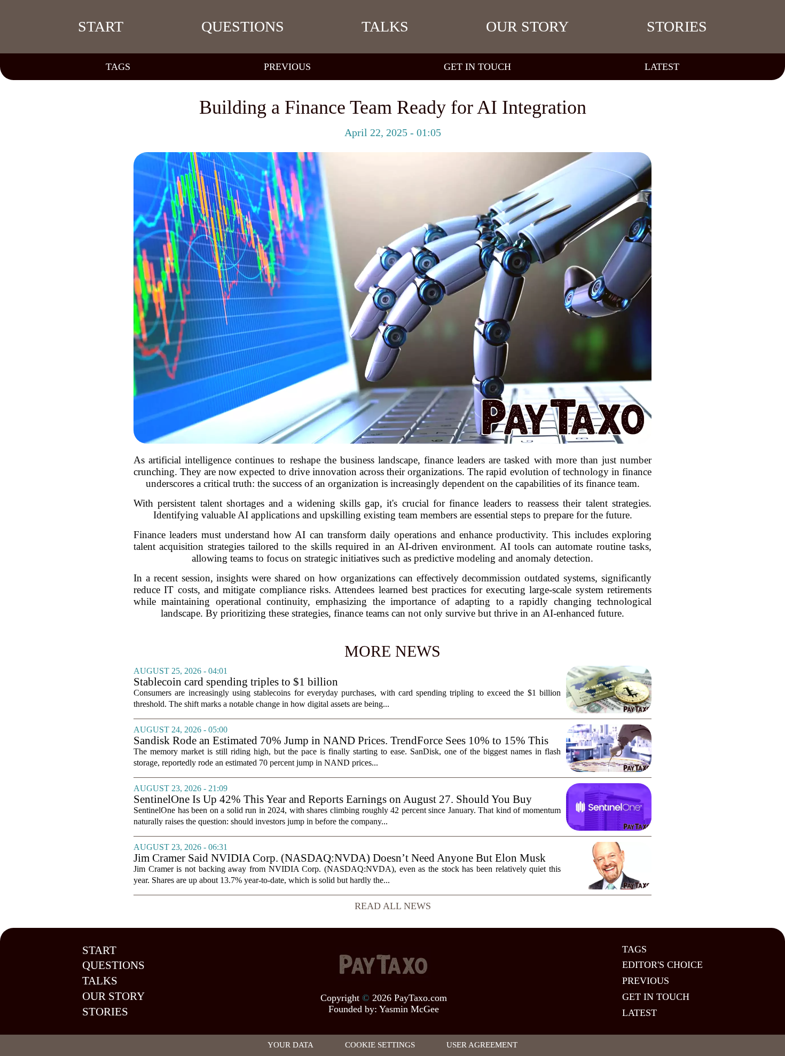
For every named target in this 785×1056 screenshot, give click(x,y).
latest (662, 66)
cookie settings (380, 1045)
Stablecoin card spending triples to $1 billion (236, 682)
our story (527, 26)
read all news (393, 906)
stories (677, 26)
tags (118, 66)
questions (242, 26)
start (100, 26)
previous (287, 66)
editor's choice (662, 964)
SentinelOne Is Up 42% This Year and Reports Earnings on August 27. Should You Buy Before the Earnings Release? (333, 799)
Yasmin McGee (409, 1009)
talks (385, 26)
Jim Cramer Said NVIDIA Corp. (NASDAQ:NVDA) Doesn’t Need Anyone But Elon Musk (340, 858)
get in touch (477, 66)
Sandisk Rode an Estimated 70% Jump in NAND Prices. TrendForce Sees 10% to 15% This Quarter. (341, 740)
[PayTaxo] (383, 964)
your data (290, 1045)
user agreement (481, 1045)
